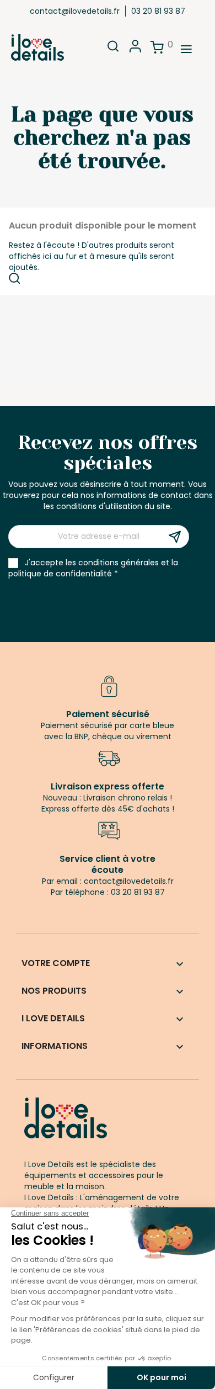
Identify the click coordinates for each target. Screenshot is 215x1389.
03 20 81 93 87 (158, 11)
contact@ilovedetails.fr (75, 11)
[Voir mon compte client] (135, 49)
